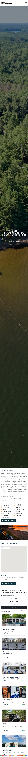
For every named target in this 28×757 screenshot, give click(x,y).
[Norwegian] (19, 755)
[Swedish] (26, 755)
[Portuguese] (21, 755)
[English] (7, 755)
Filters (14, 604)
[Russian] (22, 755)
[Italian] (15, 755)
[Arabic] (1, 755)
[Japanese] (17, 755)
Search (14, 607)
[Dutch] (5, 755)
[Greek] (12, 755)
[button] (26, 3)
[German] (10, 755)
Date (14, 598)
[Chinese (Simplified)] (3, 755)
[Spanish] (24, 755)
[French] (8, 755)
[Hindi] (14, 755)
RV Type (14, 601)
